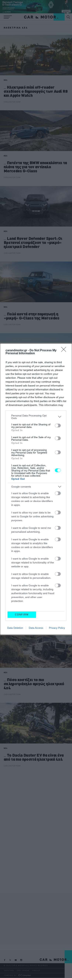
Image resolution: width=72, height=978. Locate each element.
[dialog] (36, 489)
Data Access (36, 627)
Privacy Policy (57, 627)
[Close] (64, 350)
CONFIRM (22, 614)
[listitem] (36, 416)
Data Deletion (15, 627)
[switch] (58, 425)
